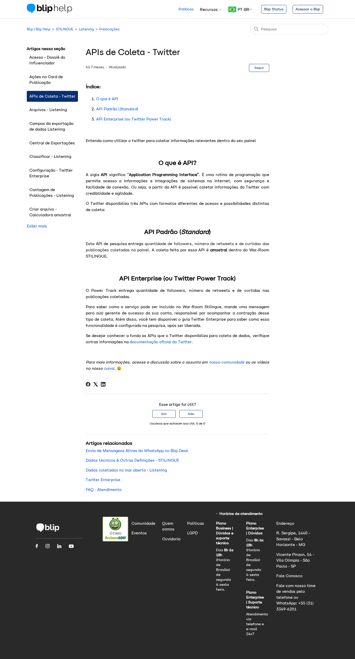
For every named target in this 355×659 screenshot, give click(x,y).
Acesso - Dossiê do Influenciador (47, 60)
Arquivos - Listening (48, 109)
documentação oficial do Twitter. (161, 341)
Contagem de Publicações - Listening (51, 192)
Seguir (259, 68)
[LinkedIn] (103, 384)
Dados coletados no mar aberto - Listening (126, 470)
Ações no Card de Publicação (46, 79)
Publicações (109, 29)
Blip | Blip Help (38, 29)
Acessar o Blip (307, 9)
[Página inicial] (49, 11)
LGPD (192, 532)
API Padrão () (117, 108)
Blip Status (274, 9)
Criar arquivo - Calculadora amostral (50, 212)
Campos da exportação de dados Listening (51, 126)
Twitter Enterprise (103, 479)
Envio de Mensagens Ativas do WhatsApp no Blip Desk (137, 450)
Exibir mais (37, 226)
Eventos (139, 532)
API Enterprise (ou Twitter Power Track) (133, 119)
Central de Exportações (52, 142)
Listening (86, 29)
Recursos (209, 9)
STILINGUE (64, 29)
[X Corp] (95, 384)
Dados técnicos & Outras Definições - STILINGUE (132, 460)
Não (191, 414)
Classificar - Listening (50, 156)
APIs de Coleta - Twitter (52, 96)
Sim (164, 414)
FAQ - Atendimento (104, 489)
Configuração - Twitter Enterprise (51, 173)
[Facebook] (88, 384)
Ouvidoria (171, 538)
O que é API (107, 98)
